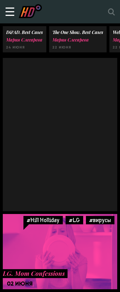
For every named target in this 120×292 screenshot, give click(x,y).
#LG (74, 220)
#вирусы (100, 220)
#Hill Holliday (43, 220)
